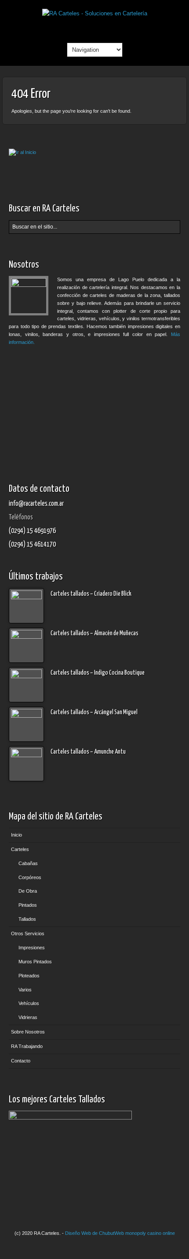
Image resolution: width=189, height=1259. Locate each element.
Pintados (27, 905)
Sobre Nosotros (28, 1031)
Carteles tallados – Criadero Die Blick (91, 594)
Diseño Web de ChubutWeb (94, 1233)
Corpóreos (29, 877)
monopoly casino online (150, 1233)
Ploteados (29, 975)
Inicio (16, 834)
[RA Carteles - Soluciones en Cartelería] (94, 13)
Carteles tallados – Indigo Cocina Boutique (98, 673)
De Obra (27, 891)
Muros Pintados (35, 961)
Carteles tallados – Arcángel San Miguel (94, 712)
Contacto (20, 1060)
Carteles (20, 849)
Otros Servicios (27, 933)
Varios (25, 989)
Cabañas (28, 863)
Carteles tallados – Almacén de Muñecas (94, 633)
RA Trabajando (27, 1046)
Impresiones (31, 947)
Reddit (94, 28)
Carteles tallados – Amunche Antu (88, 752)
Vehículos (28, 1003)
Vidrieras (27, 1017)
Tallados (27, 919)
